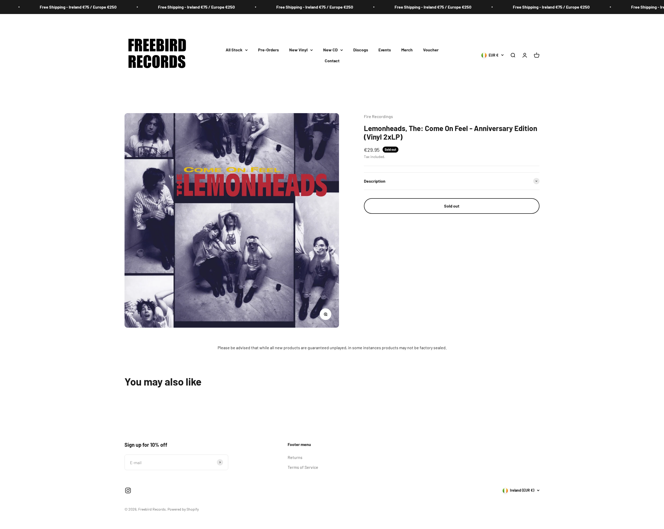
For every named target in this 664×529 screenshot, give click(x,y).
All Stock (234, 49)
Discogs (360, 49)
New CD (330, 49)
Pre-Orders (268, 49)
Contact (332, 60)
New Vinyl (298, 49)
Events (384, 49)
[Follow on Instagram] (128, 490)
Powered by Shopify (183, 509)
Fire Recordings (378, 116)
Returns (295, 457)
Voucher (431, 49)
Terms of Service (303, 467)
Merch (407, 49)
